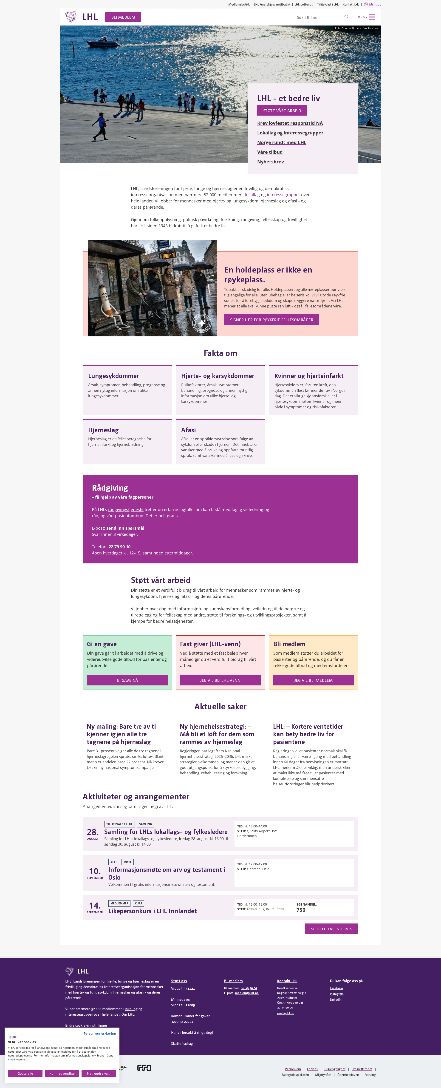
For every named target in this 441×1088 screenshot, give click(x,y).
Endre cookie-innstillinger (86, 1025)
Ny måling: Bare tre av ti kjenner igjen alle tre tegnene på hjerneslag (121, 733)
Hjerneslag (103, 429)
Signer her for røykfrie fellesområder (271, 319)
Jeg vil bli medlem (313, 680)
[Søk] (346, 17)
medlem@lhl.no (247, 993)
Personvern (293, 1069)
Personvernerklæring (100, 1033)
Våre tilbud (270, 152)
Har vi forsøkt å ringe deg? (192, 1032)
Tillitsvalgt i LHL (328, 4)
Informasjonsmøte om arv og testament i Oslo (167, 873)
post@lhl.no (285, 1013)
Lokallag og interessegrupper (290, 133)
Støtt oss (179, 980)
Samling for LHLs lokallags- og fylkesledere (166, 831)
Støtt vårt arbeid (282, 110)
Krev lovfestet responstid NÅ (290, 123)
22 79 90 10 (119, 546)
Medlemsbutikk (239, 4)
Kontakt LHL (351, 4)
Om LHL (128, 1014)
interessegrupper (283, 194)
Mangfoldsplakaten (295, 1074)
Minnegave (180, 999)
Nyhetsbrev (270, 162)
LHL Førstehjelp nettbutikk (272, 4)
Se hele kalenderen (331, 928)
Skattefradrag (182, 1043)
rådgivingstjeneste (126, 509)
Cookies (312, 1069)
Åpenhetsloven (348, 1074)
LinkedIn (336, 999)
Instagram (337, 993)
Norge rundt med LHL (281, 142)
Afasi (188, 429)
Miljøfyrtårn (323, 1074)
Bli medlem (123, 17)
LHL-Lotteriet (304, 4)
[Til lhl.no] (81, 17)
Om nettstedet (362, 1069)
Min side (375, 4)
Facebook (336, 988)
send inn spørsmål (125, 528)
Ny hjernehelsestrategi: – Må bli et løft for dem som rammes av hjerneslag (217, 733)
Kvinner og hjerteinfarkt (309, 375)
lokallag (252, 194)
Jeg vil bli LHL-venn (220, 680)
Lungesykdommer (113, 375)
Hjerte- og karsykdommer (217, 375)
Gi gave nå (127, 680)
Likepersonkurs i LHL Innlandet (152, 910)
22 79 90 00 (249, 988)
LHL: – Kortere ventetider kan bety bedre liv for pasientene (308, 733)
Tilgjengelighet (334, 1069)
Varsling (370, 1074)
